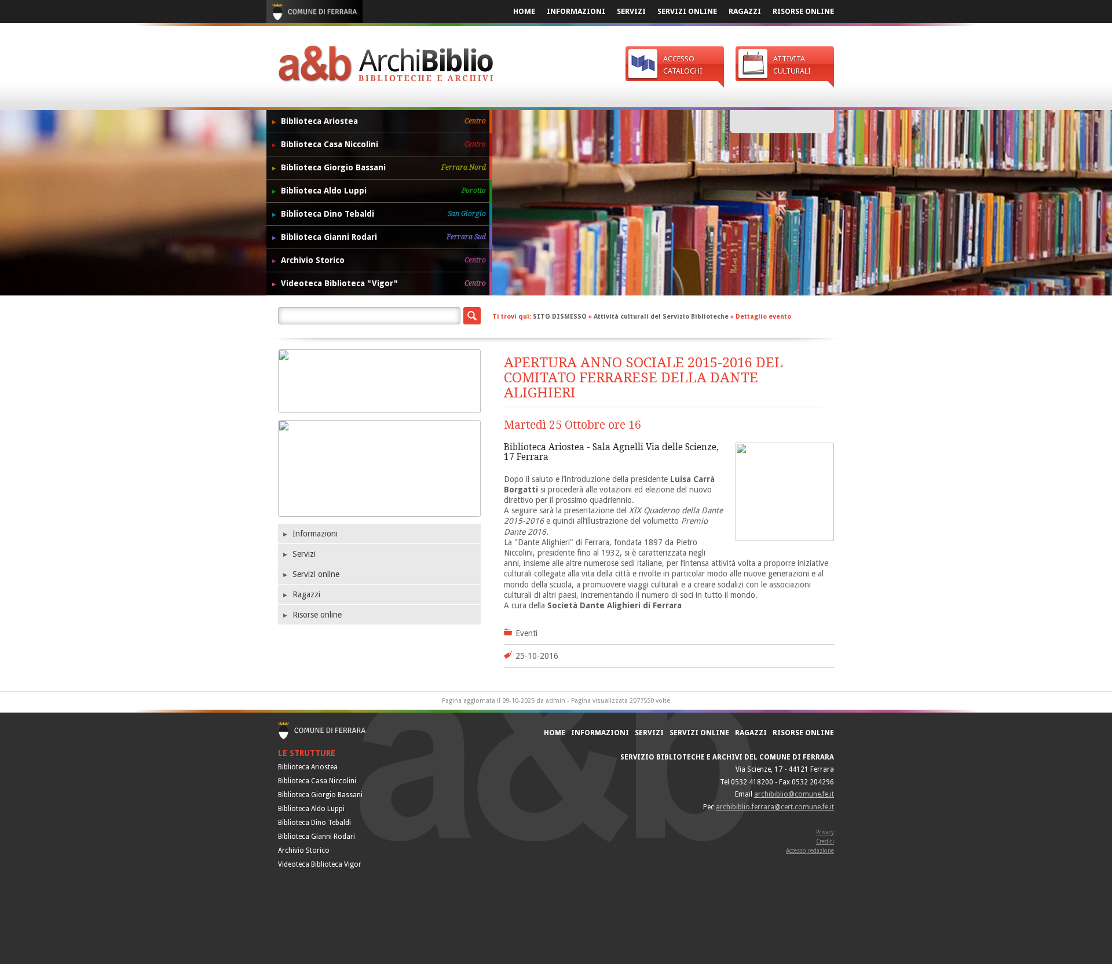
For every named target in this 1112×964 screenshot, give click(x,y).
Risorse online (803, 11)
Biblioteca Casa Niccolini (383, 144)
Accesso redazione (810, 851)
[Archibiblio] (385, 66)
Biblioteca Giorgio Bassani (383, 167)
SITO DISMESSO (560, 316)
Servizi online (687, 11)
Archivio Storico (383, 260)
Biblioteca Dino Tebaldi (383, 213)
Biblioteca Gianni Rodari (383, 237)
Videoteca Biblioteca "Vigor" (383, 283)
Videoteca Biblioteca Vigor (319, 864)
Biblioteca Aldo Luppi (383, 190)
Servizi (631, 11)
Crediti (825, 841)
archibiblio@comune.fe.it (794, 794)
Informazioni (576, 11)
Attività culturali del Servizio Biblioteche (661, 316)
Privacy (825, 832)
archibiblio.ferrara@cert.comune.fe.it (775, 807)
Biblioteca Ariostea (383, 121)
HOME (524, 11)
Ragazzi (745, 11)
